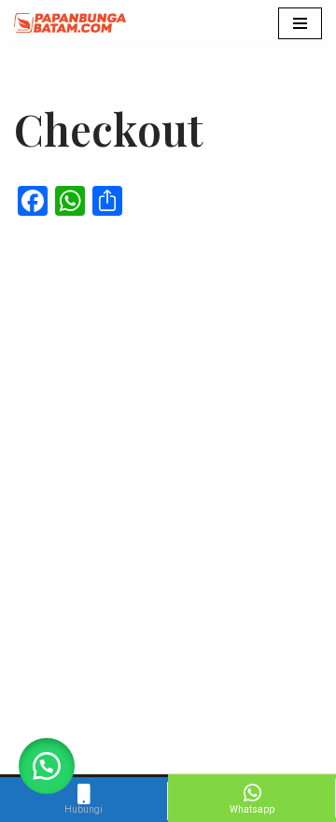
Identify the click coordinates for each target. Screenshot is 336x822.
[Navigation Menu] (300, 23)
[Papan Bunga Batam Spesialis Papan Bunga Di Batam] (70, 23)
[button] (47, 766)
